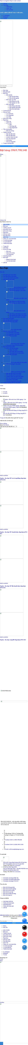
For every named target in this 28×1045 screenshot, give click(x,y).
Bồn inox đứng (10, 130)
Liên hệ (5, 907)
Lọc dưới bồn (9, 113)
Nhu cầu (2, 272)
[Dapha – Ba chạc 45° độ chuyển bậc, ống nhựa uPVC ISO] (11, 558)
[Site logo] (6, 84)
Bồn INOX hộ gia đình (9, 887)
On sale (5, 391)
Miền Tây (8, 8)
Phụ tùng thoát (13, 127)
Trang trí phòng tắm (8, 143)
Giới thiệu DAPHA (8, 901)
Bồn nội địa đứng (13, 96)
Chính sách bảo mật (8, 906)
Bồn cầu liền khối (10, 135)
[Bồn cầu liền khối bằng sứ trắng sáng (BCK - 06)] (15, 412)
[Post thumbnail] (6, 861)
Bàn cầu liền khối (10, 134)
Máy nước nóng (7, 118)
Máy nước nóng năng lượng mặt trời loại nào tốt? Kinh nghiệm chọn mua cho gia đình (15, 863)
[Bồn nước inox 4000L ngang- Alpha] (13, 405)
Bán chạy (5, 90)
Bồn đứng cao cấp (14, 101)
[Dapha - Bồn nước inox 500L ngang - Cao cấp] (15, 401)
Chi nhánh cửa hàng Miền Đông (11, 879)
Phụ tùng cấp (12, 126)
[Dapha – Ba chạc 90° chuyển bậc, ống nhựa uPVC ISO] (11, 504)
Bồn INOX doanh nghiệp (9, 889)
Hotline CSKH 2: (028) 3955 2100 (14, 844)
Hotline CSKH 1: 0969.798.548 (13, 839)
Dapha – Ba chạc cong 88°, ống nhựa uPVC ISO (13, 639)
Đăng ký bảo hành (11, 259)
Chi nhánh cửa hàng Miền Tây (11, 878)
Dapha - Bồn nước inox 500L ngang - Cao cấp (15, 402)
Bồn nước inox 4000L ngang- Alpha (14, 406)
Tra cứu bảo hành (10, 261)
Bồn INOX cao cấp (8, 892)
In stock (5, 393)
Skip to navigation (5, 0)
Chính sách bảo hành (8, 903)
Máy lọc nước (6, 112)
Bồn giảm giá (6, 91)
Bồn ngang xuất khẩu (15, 107)
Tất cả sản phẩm (7, 129)
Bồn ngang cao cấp (14, 102)
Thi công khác (10, 254)
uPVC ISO (9, 123)
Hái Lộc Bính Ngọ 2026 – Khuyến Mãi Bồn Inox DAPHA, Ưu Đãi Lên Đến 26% (15, 869)
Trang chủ (3, 417)
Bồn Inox (5, 93)
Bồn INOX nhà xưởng (8, 890)
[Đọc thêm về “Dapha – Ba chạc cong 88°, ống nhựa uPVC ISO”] (1, 1043)
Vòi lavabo (9, 140)
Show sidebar (3, 423)
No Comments (16, 865)
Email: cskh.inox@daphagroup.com (14, 849)
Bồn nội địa (9, 95)
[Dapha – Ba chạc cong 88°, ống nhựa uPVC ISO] (11, 612)
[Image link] (14, 701)
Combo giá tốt (7, 110)
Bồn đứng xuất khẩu (14, 106)
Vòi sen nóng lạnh (10, 141)
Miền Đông (9, 6)
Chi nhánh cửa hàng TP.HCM (10, 881)
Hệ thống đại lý (7, 904)
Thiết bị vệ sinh (7, 132)
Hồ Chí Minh (9, 9)
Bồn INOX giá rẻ (7, 895)
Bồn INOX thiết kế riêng (9, 893)
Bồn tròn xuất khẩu (14, 109)
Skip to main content (15, 0)
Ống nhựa (5, 120)
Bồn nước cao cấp (11, 99)
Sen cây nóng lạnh (11, 138)
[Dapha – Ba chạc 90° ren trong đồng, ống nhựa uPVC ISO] (11, 450)
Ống (10, 124)
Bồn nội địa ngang (14, 98)
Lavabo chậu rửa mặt (12, 137)
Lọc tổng (8, 117)
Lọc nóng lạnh (10, 115)
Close (1, 385)
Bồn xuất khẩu (10, 104)
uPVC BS (8, 121)
